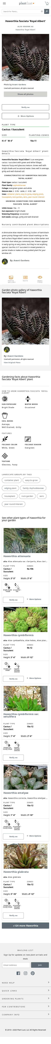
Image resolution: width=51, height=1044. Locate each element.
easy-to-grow (26, 194)
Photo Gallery (11, 281)
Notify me (26, 107)
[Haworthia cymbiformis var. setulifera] (25, 720)
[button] (42, 11)
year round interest (36, 197)
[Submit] (46, 11)
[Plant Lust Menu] (4, 3)
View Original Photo (12, 362)
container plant (13, 194)
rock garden (17, 197)
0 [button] (47, 2)
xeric (25, 197)
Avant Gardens (15, 356)
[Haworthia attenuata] (25, 562)
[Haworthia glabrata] (25, 878)
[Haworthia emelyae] (25, 799)
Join (40, 965)
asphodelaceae (19, 185)
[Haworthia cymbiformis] (25, 641)
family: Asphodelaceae (33, 488)
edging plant (37, 194)
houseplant (6, 197)
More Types (40, 281)
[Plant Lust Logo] (26, 3)
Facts (25, 281)
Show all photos (25, 94)
